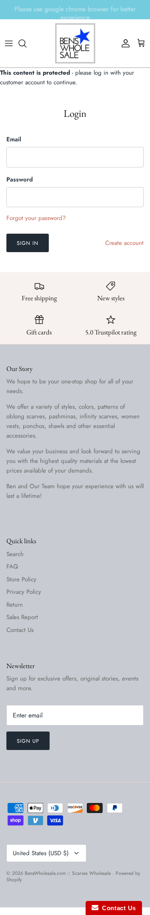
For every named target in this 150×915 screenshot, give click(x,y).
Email (13, 139)
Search (15, 554)
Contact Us (20, 630)
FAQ (12, 566)
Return (14, 604)
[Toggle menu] (9, 43)
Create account (124, 242)
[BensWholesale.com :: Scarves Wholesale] (75, 43)
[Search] (26, 43)
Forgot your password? (36, 218)
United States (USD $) (41, 853)
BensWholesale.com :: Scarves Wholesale (68, 873)
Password (19, 179)
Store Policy (21, 579)
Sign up (28, 741)
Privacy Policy (23, 591)
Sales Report (22, 617)
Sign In (27, 243)
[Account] (123, 43)
